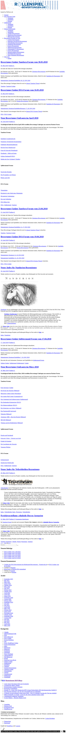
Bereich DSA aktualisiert (19, 569)
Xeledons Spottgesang (10, 314)
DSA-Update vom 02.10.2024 (12, 558)
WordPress (10, 726)
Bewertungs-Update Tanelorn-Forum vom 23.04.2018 (24, 209)
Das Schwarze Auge (9, 16)
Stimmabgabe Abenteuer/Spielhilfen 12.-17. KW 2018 (15, 227)
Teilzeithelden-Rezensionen (15, 43)
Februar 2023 (7, 590)
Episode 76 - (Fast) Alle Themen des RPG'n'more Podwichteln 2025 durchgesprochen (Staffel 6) (30, 690)
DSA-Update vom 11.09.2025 (12, 551)
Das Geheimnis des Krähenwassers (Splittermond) (14, 399)
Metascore (7, 649)
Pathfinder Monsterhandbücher (9, 144)
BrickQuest (7, 569)
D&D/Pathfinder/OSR (10, 633)
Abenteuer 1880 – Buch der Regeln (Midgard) (13, 417)
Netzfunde (7, 652)
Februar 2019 (7, 610)
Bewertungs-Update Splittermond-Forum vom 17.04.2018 (26, 339)
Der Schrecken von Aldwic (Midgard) (11, 408)
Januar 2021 (7, 596)
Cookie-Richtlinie (50, 718)
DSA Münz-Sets (5, 202)
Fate (5, 641)
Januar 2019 (7, 611)
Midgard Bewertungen (14, 36)
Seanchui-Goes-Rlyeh (10, 660)
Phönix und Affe (5, 177)
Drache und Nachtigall (7, 435)
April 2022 (7, 593)
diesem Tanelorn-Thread (33, 83)
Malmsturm (7, 647)
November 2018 (8, 613)
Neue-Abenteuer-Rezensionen (16, 55)
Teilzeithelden (4, 488)
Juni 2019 (6, 605)
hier (40, 332)
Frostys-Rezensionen (13, 50)
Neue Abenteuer (8, 654)
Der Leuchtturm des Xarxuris (9, 444)
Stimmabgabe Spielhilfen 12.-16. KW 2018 (12, 258)
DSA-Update (7, 114)
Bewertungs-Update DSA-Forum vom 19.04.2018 (22, 237)
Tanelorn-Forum (6, 522)
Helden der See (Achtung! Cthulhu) (10, 159)
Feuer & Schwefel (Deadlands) (9, 150)
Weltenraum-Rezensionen (14, 47)
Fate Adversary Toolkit (7, 387)
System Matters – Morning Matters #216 (15, 698)
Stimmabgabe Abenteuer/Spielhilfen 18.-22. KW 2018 (15, 80)
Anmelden (7, 704)
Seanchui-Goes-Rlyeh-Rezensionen (17, 41)
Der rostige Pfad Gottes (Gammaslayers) (12, 396)
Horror (19, 541)
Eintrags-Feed (8, 706)
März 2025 (7, 582)
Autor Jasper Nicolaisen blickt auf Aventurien (16, 684)
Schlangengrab (5, 460)
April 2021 (7, 594)
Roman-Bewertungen (22, 101)
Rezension (19, 512)
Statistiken (7, 664)
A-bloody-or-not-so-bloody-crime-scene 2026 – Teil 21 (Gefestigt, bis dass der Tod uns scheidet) (30, 693)
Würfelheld (7, 677)
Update (27, 363)
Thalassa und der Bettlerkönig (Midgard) (12, 423)
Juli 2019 (6, 604)
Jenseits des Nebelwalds (7, 462)
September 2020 (8, 597)
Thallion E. (11, 65)
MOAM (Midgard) (6, 420)
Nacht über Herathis (6, 172)
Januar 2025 (7, 583)
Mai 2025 (6, 580)
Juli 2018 (6, 619)
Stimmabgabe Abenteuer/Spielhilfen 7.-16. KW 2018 (15, 357)
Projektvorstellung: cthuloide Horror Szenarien (22, 515)
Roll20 (6, 658)
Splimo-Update (5, 363)
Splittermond (7, 22)
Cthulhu (14, 541)
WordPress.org (8, 709)
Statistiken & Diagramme (53, 76)
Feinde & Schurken (6, 441)
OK (61, 731)
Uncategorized (8, 674)
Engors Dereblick (9, 640)
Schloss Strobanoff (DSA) (8, 156)
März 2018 (7, 625)
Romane (10, 21)
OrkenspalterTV (8, 655)
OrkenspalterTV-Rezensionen (16, 49)
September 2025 (8, 579)
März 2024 (7, 587)
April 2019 (7, 607)
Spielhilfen (10, 19)
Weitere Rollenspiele (9, 29)
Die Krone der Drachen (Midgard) (10, 390)
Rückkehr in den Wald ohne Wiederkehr (12, 193)
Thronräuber (4, 190)
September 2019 (8, 602)
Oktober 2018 (8, 614)
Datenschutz (7, 721)
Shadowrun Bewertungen (14, 35)
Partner (9, 58)
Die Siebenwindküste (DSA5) (9, 405)
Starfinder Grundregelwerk (8, 138)
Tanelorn (3, 86)
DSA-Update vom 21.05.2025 (12, 553)
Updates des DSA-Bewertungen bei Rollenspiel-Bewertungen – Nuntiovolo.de (25, 564)
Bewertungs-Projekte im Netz (12, 38)
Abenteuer (10, 18)
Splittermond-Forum (38, 360)
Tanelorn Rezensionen (10, 668)
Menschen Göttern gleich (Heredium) (11, 393)
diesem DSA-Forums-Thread (34, 111)
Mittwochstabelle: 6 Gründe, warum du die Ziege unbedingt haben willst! (24, 694)
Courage (17, 726)
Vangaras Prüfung (5, 447)
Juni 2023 (6, 588)
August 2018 (7, 618)
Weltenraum (7, 675)
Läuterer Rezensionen (13, 39)
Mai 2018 (6, 622)
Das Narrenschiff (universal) (8, 411)
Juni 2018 (6, 621)
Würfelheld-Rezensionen (14, 53)
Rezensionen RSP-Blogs (14, 680)
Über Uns (6, 57)
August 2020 (7, 599)
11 (9, 543)
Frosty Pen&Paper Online (11, 643)
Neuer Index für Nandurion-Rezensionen (19, 267)
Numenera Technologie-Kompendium (11, 141)
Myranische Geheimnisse (7, 196)
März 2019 (7, 608)
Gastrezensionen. (11, 323)
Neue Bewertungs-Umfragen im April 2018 (19, 118)
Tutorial (6, 15)
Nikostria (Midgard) (6, 414)
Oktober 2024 (8, 585)
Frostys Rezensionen (9, 644)
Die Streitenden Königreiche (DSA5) (11, 402)
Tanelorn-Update (10, 86)
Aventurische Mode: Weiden (12, 685)
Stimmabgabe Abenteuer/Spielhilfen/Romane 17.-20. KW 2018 (18, 108)
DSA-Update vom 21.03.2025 (12, 555)
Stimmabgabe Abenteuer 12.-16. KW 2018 (12, 255)
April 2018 (7, 624)
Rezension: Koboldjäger (10, 688)
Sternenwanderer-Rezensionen (16, 52)
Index (2, 335)
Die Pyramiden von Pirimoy (8, 175)
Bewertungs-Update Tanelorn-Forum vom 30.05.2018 (24, 62)
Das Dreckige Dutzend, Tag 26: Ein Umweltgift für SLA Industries (22, 691)
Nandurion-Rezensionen (14, 44)
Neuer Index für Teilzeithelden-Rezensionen (20, 469)
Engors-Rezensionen (13, 46)
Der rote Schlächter (6, 199)
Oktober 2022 (8, 591)
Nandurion (4, 309)
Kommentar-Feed (9, 707)
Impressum (7, 723)
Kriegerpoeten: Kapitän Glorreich (13, 687)
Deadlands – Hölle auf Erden (8, 153)
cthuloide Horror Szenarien (51, 522)
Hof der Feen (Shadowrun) (8, 147)
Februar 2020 (7, 600)
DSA (2, 114)
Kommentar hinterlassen (22, 519)
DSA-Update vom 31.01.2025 (12, 556)
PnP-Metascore (8, 657)
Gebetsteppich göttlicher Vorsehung (13, 696)
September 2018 (8, 616)
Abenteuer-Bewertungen (38, 71)
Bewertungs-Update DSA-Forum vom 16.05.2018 (22, 90)
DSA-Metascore (8, 637)
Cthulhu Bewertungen (14, 33)
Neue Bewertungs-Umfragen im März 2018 (20, 367)
